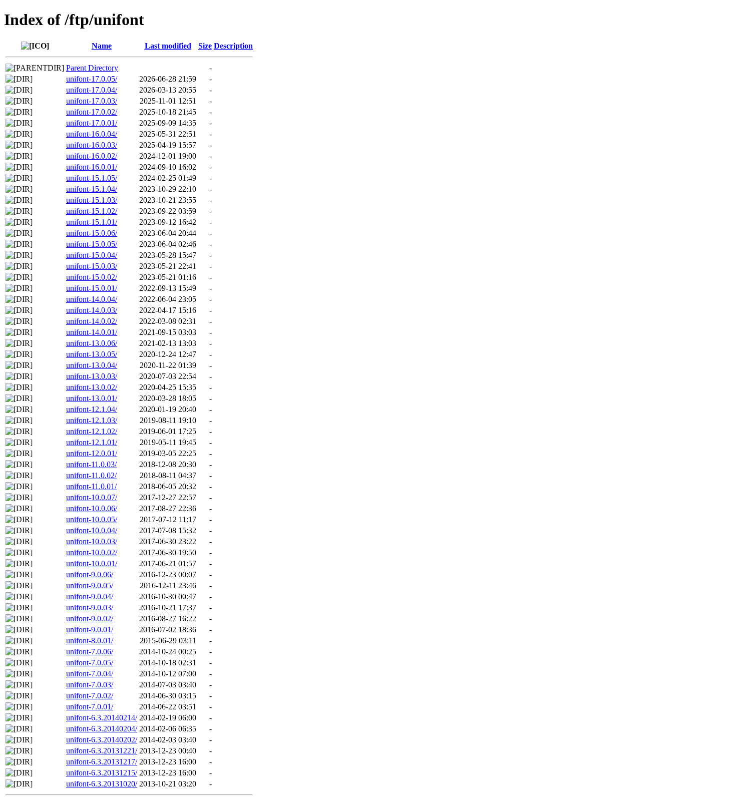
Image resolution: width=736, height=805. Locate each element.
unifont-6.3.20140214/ (101, 717)
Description (233, 46)
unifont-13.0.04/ (91, 365)
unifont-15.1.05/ (91, 178)
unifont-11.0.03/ (91, 464)
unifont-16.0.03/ (91, 145)
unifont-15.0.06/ (91, 233)
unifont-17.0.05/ (91, 79)
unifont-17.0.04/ (91, 90)
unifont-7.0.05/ (89, 662)
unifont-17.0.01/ (91, 123)
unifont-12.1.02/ (91, 431)
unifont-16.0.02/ (91, 156)
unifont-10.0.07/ (91, 497)
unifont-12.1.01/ (91, 442)
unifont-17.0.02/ (91, 112)
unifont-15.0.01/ (91, 288)
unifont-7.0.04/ (89, 673)
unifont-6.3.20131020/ (101, 783)
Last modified (168, 46)
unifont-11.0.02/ (91, 475)
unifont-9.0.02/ (89, 618)
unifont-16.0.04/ (91, 134)
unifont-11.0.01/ (91, 486)
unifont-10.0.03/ (91, 541)
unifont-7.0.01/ (89, 706)
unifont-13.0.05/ (91, 354)
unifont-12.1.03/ (91, 420)
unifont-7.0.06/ (89, 651)
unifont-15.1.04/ (91, 189)
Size (205, 46)
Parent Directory (92, 68)
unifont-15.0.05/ (91, 244)
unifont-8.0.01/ (89, 640)
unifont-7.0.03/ (89, 684)
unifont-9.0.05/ (89, 585)
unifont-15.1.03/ (91, 200)
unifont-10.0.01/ (91, 563)
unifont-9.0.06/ (89, 574)
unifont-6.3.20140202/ (101, 739)
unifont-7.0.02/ (89, 695)
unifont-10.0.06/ (91, 508)
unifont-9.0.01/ (89, 629)
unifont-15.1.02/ (91, 211)
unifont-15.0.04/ (91, 255)
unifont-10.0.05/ (91, 519)
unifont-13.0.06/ (91, 343)
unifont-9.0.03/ (89, 607)
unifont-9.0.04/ (89, 596)
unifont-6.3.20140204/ (101, 728)
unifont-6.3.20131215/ (101, 772)
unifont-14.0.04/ (91, 299)
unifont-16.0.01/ (91, 167)
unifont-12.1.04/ (91, 409)
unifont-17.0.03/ (91, 101)
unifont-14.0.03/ (91, 310)
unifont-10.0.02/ (91, 552)
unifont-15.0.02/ (91, 277)
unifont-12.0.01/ (91, 453)
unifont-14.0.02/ (91, 321)
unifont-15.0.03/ (91, 266)
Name (102, 46)
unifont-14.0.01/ (91, 332)
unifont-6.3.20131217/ (101, 761)
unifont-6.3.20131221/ (101, 750)
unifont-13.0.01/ (91, 398)
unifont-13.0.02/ (91, 387)
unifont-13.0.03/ (91, 376)
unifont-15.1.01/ (91, 222)
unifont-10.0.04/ (91, 530)
